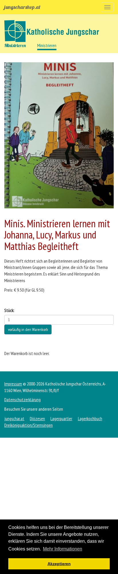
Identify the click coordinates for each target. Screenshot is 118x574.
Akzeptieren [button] (59, 563)
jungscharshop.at (22, 7)
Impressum (13, 384)
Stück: (9, 310)
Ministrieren (15, 45)
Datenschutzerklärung (22, 399)
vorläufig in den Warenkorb (28, 329)
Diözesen (37, 418)
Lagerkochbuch (90, 418)
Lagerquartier (61, 418)
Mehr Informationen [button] (62, 548)
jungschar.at (14, 418)
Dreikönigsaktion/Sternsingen (28, 425)
